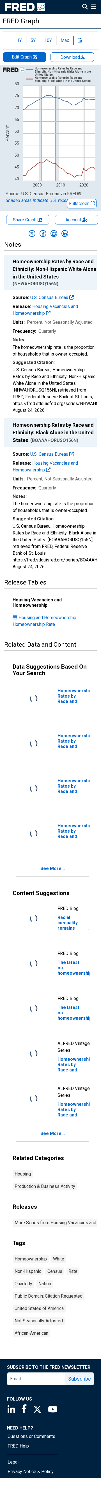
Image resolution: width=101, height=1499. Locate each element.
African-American (31, 1333)
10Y (48, 40)
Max (65, 40)
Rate (72, 1271)
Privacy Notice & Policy (31, 1471)
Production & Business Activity (45, 1186)
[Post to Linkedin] (64, 233)
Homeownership (31, 1259)
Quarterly (23, 1283)
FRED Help (18, 1446)
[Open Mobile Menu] (93, 7)
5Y (33, 40)
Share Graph (25, 220)
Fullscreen (80, 203)
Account (73, 220)
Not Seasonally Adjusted (39, 1320)
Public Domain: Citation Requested (48, 1296)
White (58, 1259)
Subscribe (79, 1379)
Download (70, 57)
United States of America (39, 1308)
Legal (13, 1462)
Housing (23, 1174)
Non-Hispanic (28, 1271)
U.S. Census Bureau (49, 297)
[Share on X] (32, 233)
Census (54, 1271)
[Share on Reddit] (53, 233)
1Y (19, 40)
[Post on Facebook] (43, 233)
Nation (44, 1283)
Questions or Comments (31, 1436)
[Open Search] (85, 7)
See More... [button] (52, 868)
